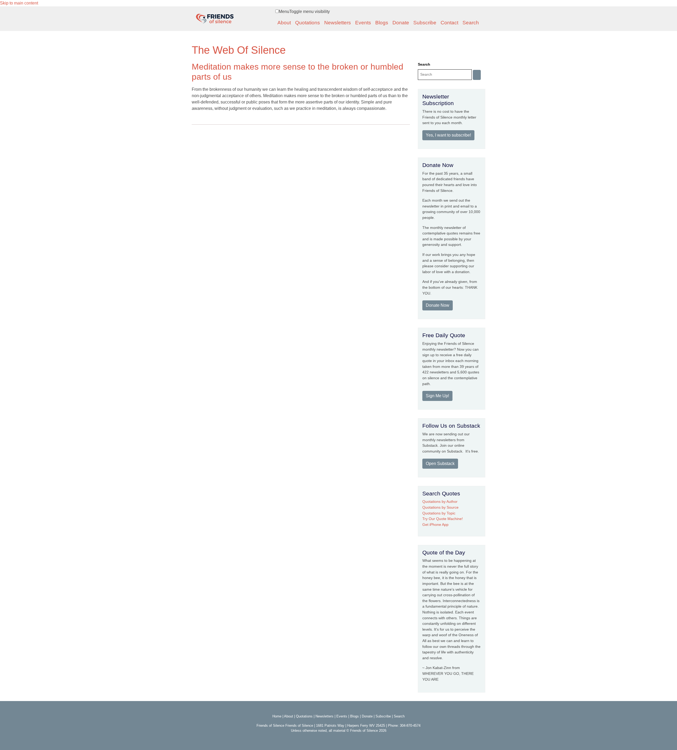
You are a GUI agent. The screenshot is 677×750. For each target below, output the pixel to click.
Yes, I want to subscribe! (448, 135)
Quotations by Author (440, 501)
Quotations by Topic (438, 513)
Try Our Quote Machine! (442, 519)
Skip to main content (19, 3)
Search (471, 22)
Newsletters (337, 22)
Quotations (307, 22)
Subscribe (424, 22)
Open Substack (440, 463)
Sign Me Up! (437, 396)
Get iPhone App (435, 524)
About (284, 22)
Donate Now (437, 305)
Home (276, 716)
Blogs (381, 22)
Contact (449, 22)
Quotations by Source (440, 507)
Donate (400, 22)
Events (363, 22)
